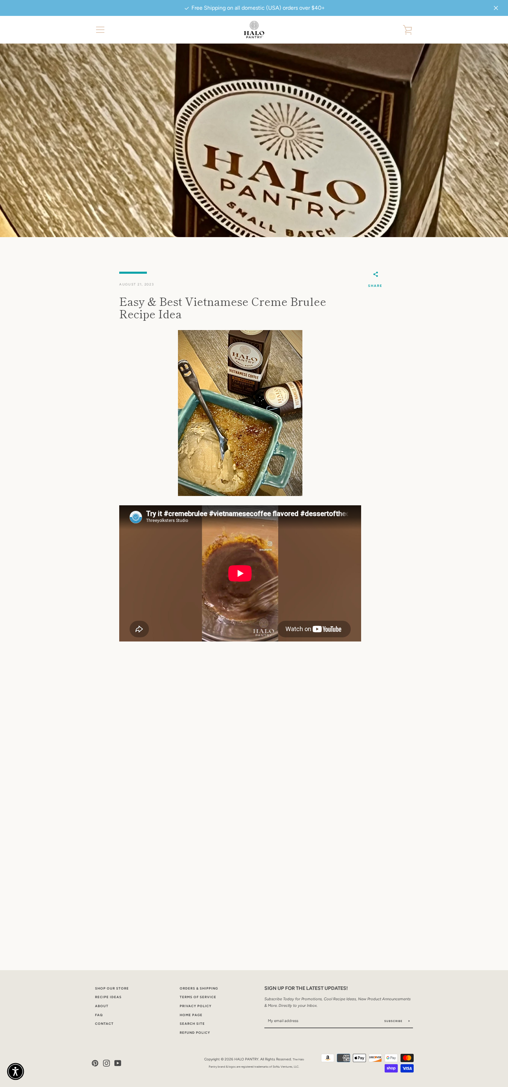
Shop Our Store (112, 988)
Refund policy (195, 1032)
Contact (104, 1023)
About (102, 1006)
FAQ (99, 1015)
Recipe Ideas (108, 997)
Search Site (192, 1023)
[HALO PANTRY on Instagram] (106, 1062)
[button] (15, 1071)
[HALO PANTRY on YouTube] (117, 1062)
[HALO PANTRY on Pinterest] (95, 1062)
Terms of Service (198, 997)
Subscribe (394, 1021)
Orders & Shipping (199, 988)
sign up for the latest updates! (306, 988)
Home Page (191, 1015)
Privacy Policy (195, 1006)
